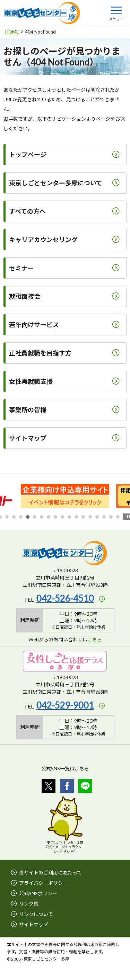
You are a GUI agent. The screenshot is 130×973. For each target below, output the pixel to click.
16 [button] (104, 517)
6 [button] (34, 517)
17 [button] (111, 517)
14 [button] (90, 517)
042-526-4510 (65, 598)
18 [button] (118, 517)
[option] (65, 496)
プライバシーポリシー (43, 883)
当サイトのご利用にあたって (50, 872)
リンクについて (36, 914)
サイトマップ (33, 924)
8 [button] (48, 517)
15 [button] (97, 517)
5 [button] (27, 517)
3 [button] (14, 517)
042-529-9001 (65, 705)
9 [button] (55, 517)
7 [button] (41, 517)
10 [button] (62, 517)
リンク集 (28, 904)
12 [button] (76, 517)
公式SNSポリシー (38, 893)
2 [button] (7, 517)
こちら (94, 639)
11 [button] (69, 517)
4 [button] (21, 517)
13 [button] (83, 517)
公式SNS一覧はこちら (65, 768)
